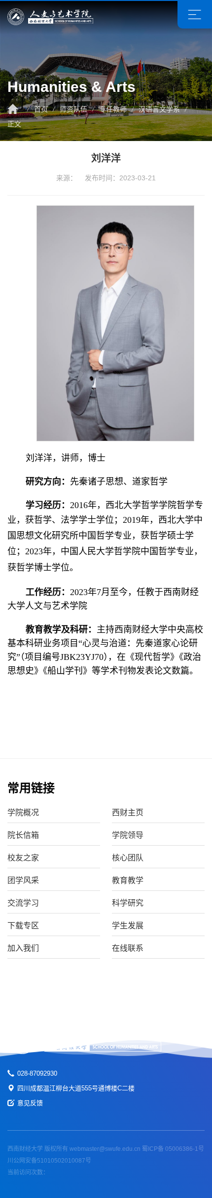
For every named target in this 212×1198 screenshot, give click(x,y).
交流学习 (23, 903)
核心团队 (127, 858)
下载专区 (23, 925)
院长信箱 (23, 835)
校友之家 (23, 858)
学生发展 (127, 925)
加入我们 (23, 948)
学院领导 (127, 835)
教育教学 (127, 880)
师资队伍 (73, 109)
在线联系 (127, 948)
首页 (41, 109)
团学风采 (23, 880)
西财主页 (127, 812)
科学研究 (127, 903)
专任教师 (113, 109)
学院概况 (23, 812)
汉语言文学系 (159, 109)
